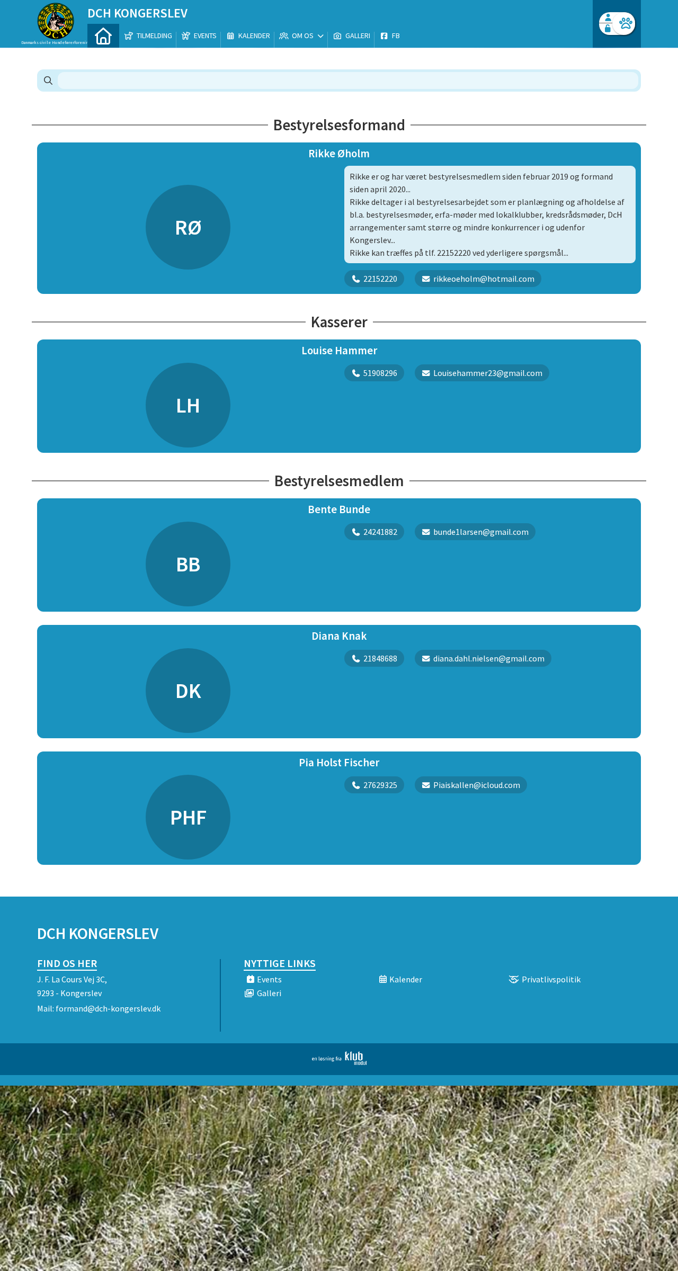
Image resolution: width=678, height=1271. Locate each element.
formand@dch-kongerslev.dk (108, 1008)
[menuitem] (103, 36)
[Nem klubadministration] (339, 1062)
